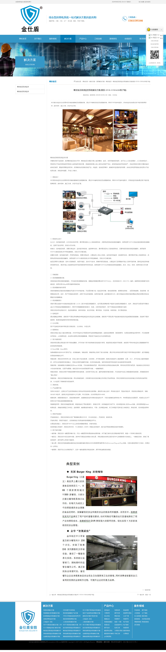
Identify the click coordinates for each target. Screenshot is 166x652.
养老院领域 (145, 622)
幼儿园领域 (137, 616)
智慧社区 (107, 625)
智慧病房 (117, 610)
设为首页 (147, 2)
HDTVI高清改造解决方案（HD (52, 625)
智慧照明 (126, 627)
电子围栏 (126, 625)
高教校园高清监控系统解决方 (72, 636)
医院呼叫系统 (127, 613)
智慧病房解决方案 (48, 610)
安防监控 (107, 610)
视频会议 (107, 619)
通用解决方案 (100, 81)
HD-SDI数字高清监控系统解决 (92, 610)
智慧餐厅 (117, 619)
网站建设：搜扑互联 (103, 642)
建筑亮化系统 (108, 630)
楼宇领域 (144, 610)
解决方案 (68, 39)
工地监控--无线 (47, 622)
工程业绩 (98, 39)
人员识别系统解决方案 (70, 622)
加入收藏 (141, 2)
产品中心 (83, 39)
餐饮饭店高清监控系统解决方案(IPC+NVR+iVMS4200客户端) (75, 594)
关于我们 (37, 39)
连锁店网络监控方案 (49, 619)
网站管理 (114, 642)
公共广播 (126, 616)
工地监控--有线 (87, 619)
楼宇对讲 (117, 613)
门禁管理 (107, 613)
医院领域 (137, 619)
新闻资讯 (113, 39)
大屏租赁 (126, 633)
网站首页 (22, 39)
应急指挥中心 (119, 625)
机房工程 (117, 627)
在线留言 (128, 39)
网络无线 (117, 616)
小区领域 (137, 613)
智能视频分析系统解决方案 (51, 613)
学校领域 (137, 610)
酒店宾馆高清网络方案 (70, 619)
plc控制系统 (107, 636)
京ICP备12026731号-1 (130, 642)
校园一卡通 (118, 622)
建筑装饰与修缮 (109, 633)
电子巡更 (126, 622)
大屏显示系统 (119, 630)
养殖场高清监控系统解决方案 (91, 630)
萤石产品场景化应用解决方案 (91, 613)
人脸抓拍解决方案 (88, 622)
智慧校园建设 (108, 622)
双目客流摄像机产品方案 (70, 613)
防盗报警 (126, 610)
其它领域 (137, 625)
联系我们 (143, 39)
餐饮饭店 (108, 81)
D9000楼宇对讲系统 (69, 610)
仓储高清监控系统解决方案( (91, 633)
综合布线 (107, 616)
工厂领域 (144, 613)
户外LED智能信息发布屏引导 (72, 616)
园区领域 (144, 616)
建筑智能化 (126, 630)
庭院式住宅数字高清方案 (90, 616)
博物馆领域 (137, 622)
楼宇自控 (107, 627)
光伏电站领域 (146, 619)
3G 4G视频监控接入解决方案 (52, 627)
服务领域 (52, 39)
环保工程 (117, 633)
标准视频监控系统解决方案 (51, 616)
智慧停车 (126, 619)
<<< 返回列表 (146, 590)
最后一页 (148, 594)
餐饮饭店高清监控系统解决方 (52, 630)
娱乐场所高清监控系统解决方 (72, 627)
